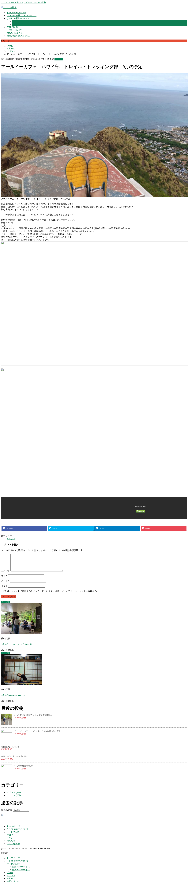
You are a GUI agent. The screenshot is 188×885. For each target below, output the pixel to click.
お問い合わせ (13, 843)
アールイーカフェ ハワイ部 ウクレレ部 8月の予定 (37, 731)
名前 (4, 576)
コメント (5, 571)
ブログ (10, 835)
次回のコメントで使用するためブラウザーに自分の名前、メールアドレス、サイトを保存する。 (51, 591)
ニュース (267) (14, 795)
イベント (59, 59)
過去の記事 (6, 810)
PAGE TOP (181, 855)
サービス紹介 (13, 832)
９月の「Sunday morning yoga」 (14, 695)
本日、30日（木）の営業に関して (15, 756)
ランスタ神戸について (18, 829)
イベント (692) (14, 792)
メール (5, 581)
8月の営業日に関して (10, 747)
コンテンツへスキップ (12, 2)
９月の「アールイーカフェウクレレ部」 (17, 644)
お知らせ (11, 841)
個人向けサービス (21, 24)
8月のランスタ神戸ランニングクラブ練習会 (33, 715)
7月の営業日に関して (23, 766)
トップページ (13, 826)
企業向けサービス (21, 21)
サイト (4, 586)
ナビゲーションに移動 (35, 2)
